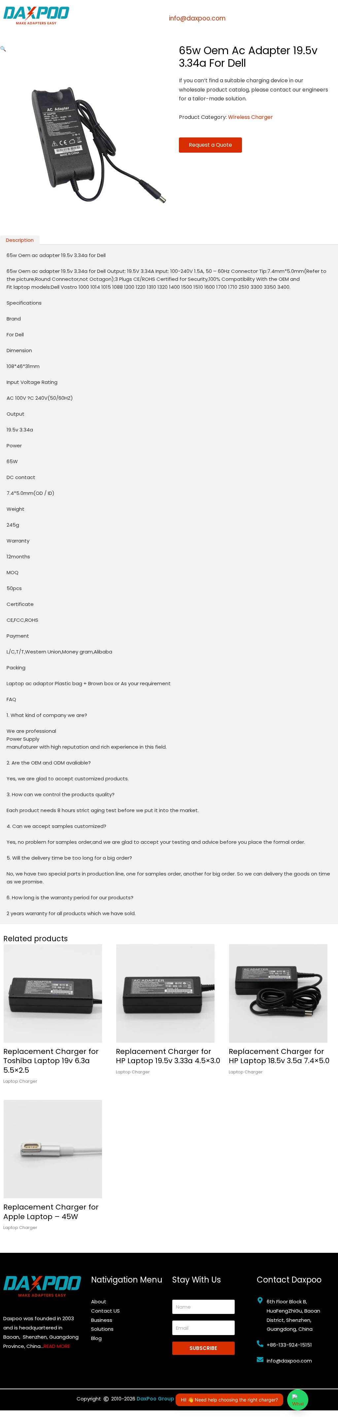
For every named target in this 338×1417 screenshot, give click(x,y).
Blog (96, 1338)
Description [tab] (20, 240)
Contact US (105, 1310)
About (98, 1301)
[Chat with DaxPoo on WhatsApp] (297, 1399)
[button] (3, 48)
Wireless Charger (250, 117)
